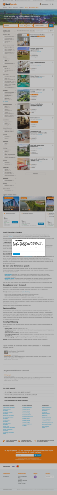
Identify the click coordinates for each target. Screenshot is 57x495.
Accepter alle (16, 254)
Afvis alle (24, 254)
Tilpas (42, 254)
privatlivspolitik (27, 248)
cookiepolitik (33, 248)
